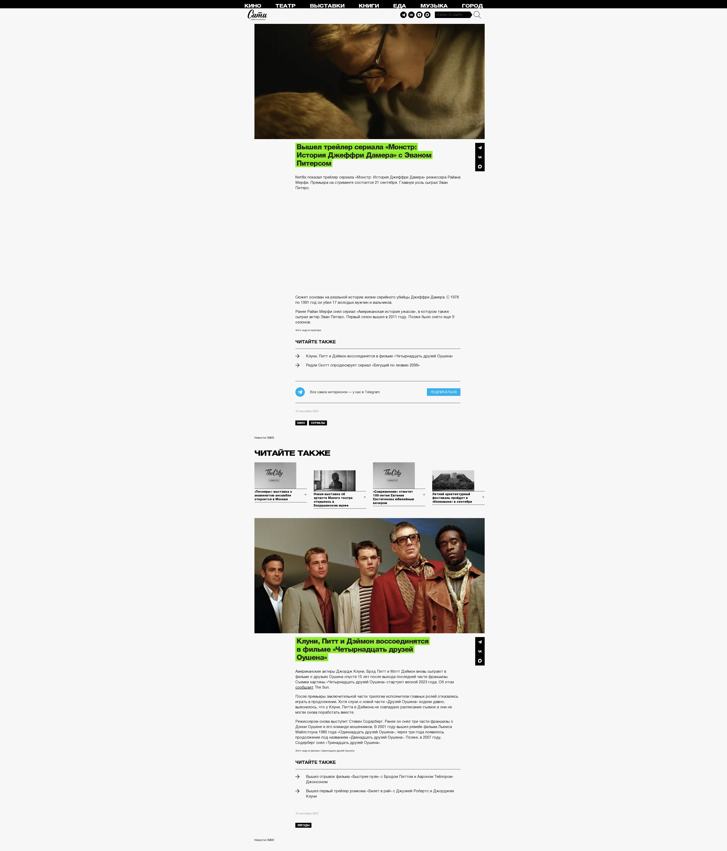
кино (301, 422)
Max (427, 15)
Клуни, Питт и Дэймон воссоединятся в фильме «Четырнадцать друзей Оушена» (379, 356)
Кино (252, 6)
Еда (399, 6)
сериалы (318, 422)
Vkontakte (411, 15)
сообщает (304, 687)
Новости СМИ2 (264, 437)
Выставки (327, 6)
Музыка (434, 6)
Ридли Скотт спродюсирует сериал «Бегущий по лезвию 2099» (363, 365)
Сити (257, 14)
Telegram (403, 15)
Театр (285, 6)
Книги (369, 6)
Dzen (419, 15)
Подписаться (444, 392)
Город (472, 6)
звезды (303, 825)
